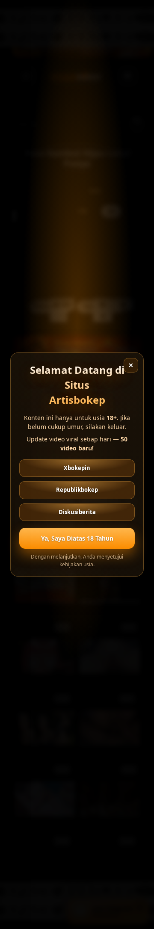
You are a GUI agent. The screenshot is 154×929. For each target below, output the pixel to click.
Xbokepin (77, 468)
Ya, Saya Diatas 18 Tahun (77, 538)
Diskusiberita (77, 512)
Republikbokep (77, 490)
